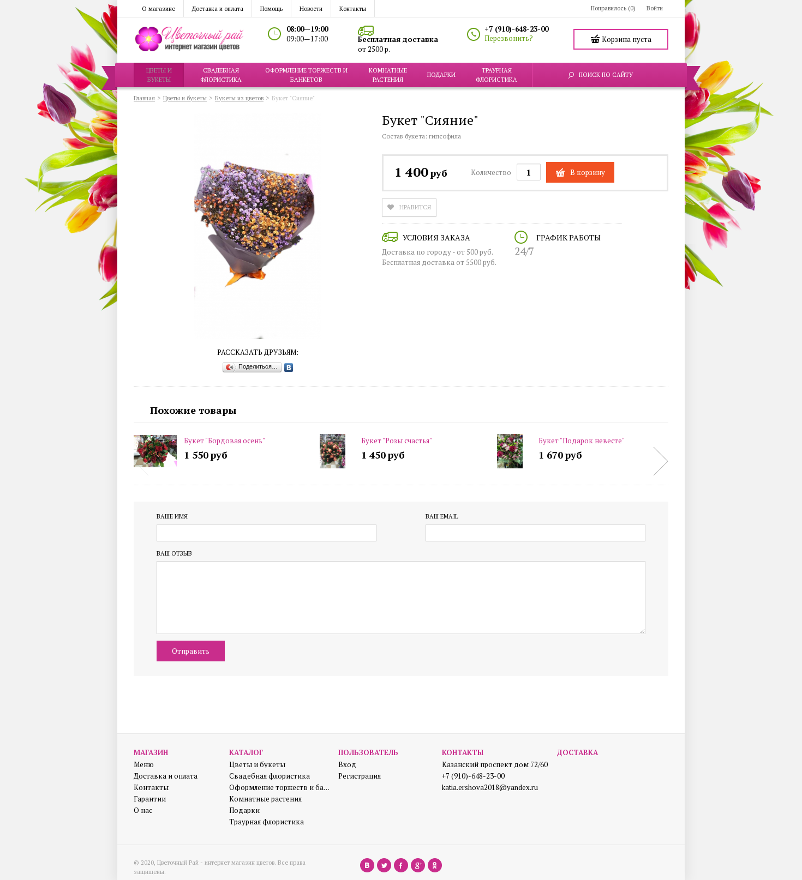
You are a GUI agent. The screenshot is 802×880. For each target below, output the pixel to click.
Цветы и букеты (257, 764)
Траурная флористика (266, 821)
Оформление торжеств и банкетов (279, 787)
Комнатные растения (265, 799)
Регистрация (359, 776)
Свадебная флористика (269, 776)
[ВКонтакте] (289, 367)
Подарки (244, 810)
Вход (347, 764)
